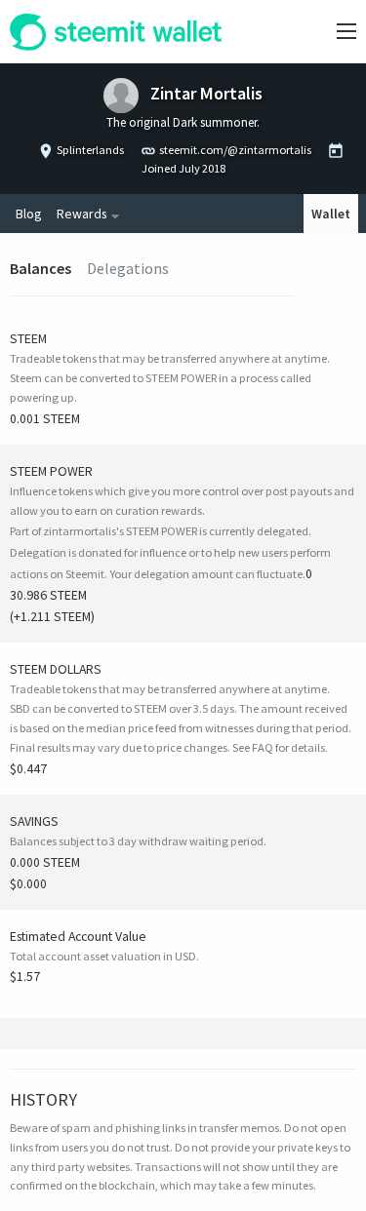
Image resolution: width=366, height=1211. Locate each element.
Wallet (330, 213)
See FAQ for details (278, 747)
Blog (28, 213)
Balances (40, 268)
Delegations (128, 268)
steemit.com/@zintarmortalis (235, 149)
